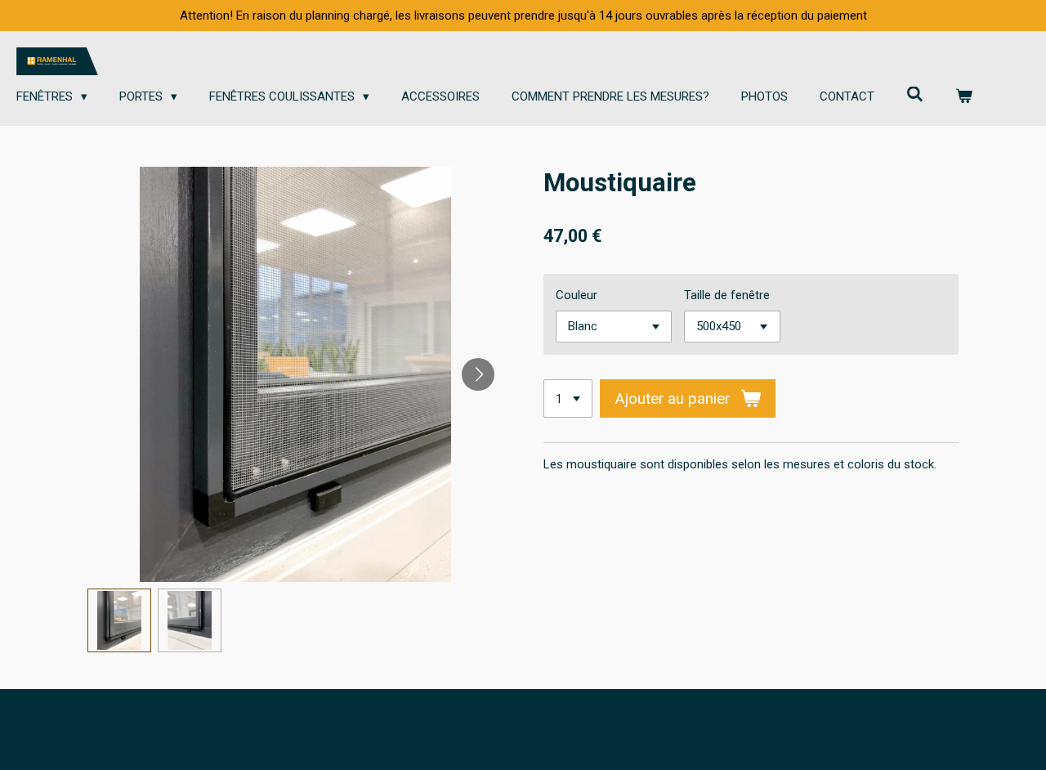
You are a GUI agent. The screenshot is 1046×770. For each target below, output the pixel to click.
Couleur (576, 295)
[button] (119, 620)
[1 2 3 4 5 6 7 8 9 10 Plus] (567, 398)
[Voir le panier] (963, 96)
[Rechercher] (914, 94)
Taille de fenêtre (727, 295)
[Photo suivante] (478, 374)
